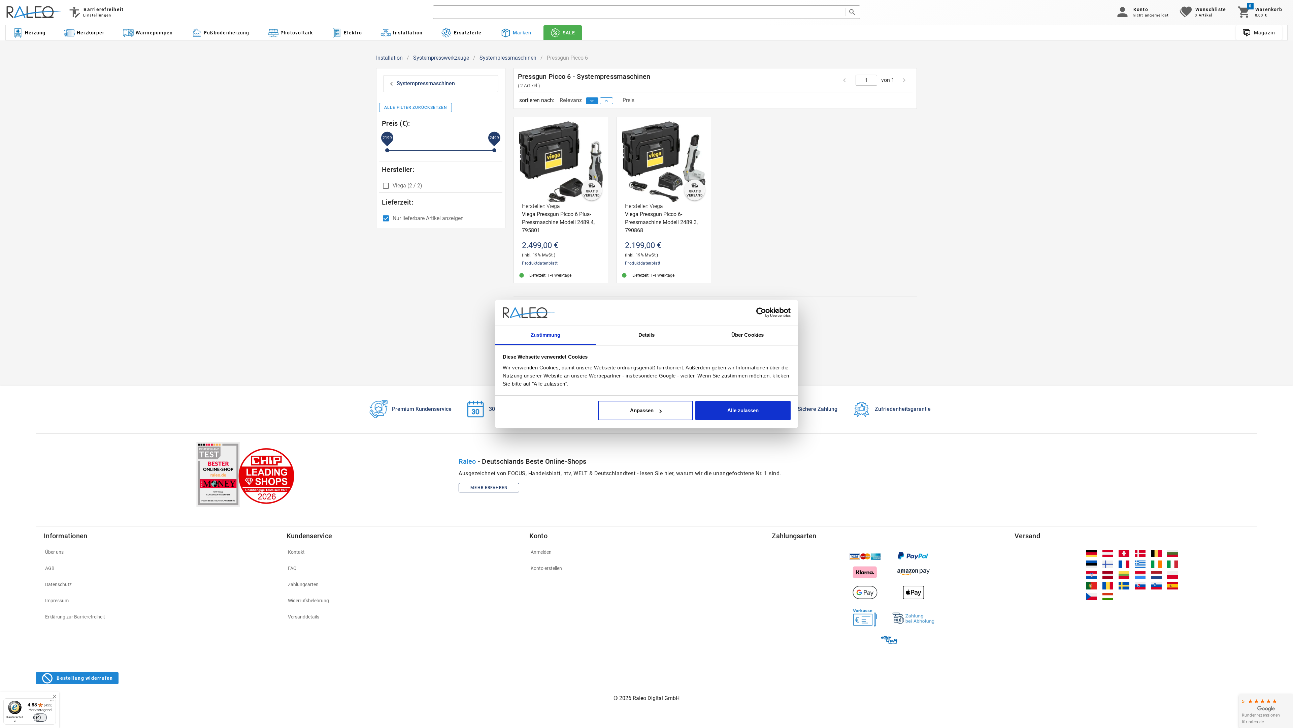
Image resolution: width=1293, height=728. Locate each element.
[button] (1141, 12)
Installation (389, 58)
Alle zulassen (743, 410)
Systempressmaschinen (507, 58)
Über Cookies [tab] (747, 335)
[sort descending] (592, 100)
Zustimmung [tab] (546, 335)
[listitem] (161, 552)
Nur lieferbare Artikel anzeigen (428, 218)
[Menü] (52, 702)
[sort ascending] (606, 100)
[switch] (40, 718)
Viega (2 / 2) (407, 185)
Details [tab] (646, 335)
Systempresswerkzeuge (441, 58)
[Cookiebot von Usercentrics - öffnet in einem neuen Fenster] (761, 313)
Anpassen (642, 410)
